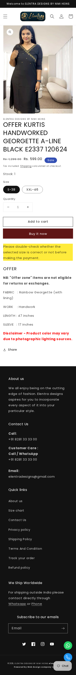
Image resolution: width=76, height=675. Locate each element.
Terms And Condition (25, 549)
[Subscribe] (63, 628)
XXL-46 (32, 189)
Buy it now (38, 233)
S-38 (11, 189)
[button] (5, 16)
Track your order (21, 558)
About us (15, 501)
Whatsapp (17, 603)
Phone (36, 603)
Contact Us (17, 520)
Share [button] (12, 350)
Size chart (16, 510)
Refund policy (19, 567)
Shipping (26, 166)
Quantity (9, 199)
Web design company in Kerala (44, 667)
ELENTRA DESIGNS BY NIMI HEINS (31, 663)
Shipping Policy (20, 539)
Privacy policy (19, 530)
